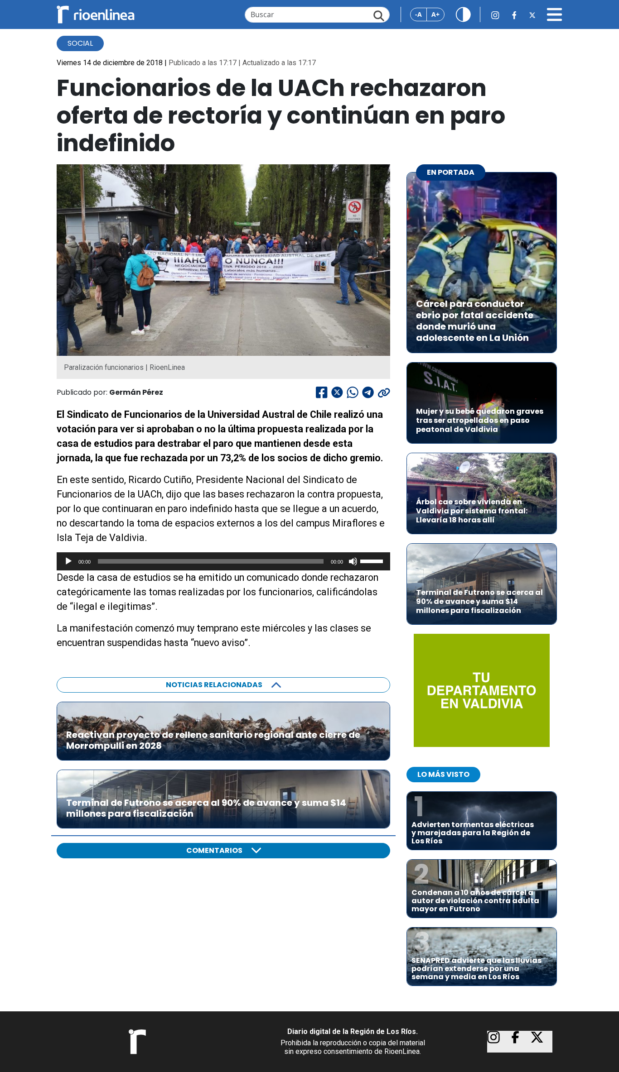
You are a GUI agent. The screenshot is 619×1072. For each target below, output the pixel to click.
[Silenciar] (353, 561)
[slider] (373, 560)
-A (418, 14)
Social (80, 43)
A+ (435, 14)
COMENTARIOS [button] (214, 850)
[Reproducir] (68, 561)
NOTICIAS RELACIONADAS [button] (214, 685)
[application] (223, 561)
